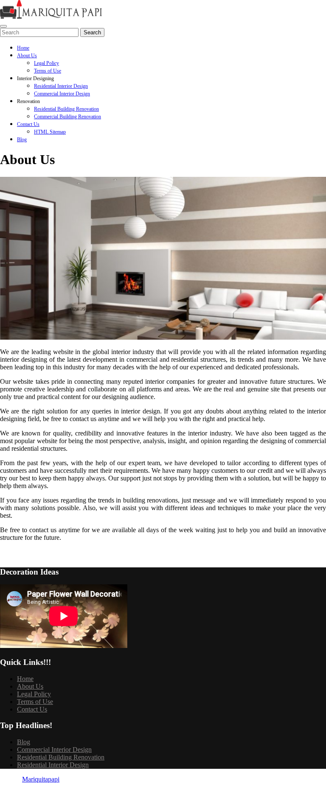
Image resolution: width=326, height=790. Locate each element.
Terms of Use (47, 71)
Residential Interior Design (61, 86)
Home (23, 48)
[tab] (3, 26)
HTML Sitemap (50, 132)
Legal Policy (46, 63)
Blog (22, 139)
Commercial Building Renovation (67, 117)
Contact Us (28, 124)
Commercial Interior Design (62, 94)
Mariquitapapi (40, 779)
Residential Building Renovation (66, 109)
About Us (27, 56)
